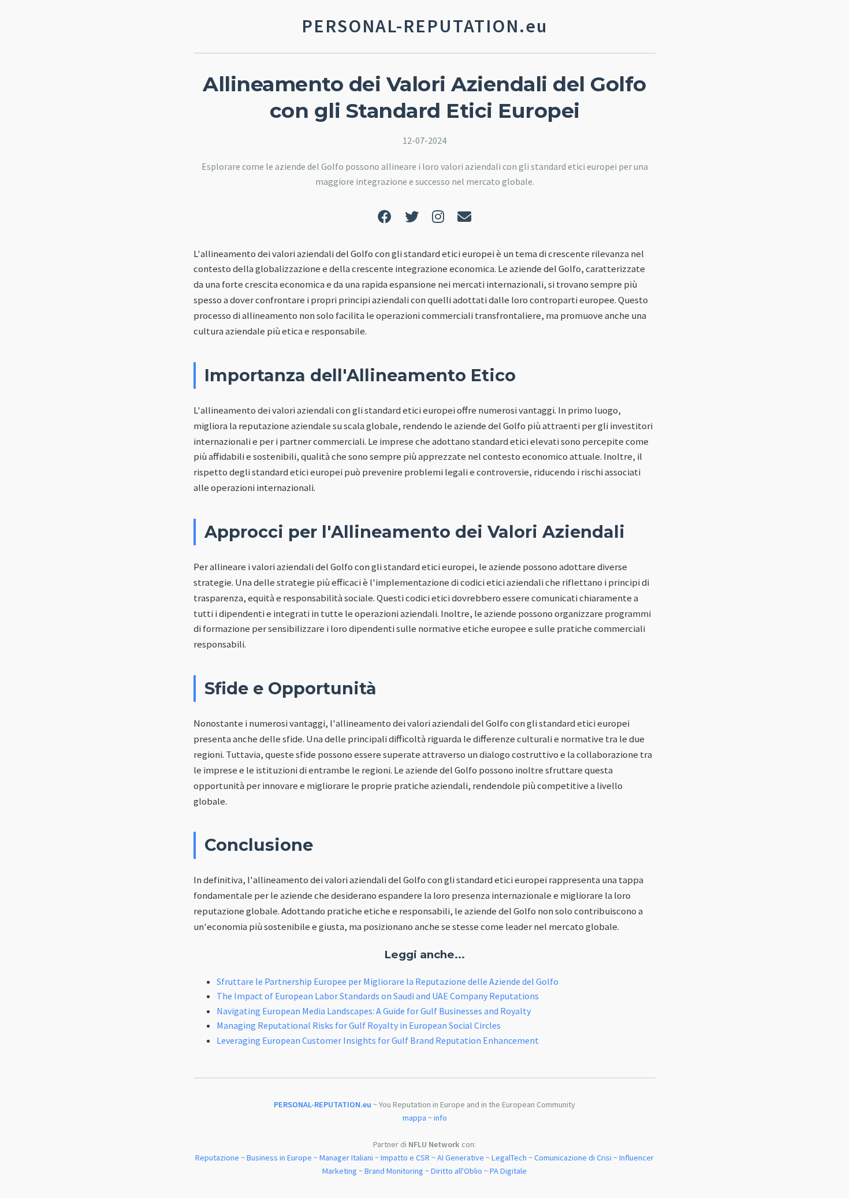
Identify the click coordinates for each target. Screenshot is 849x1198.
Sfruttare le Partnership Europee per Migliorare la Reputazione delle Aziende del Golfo (387, 981)
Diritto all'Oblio (456, 1171)
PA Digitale (508, 1171)
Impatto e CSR (405, 1157)
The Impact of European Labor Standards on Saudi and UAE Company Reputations (378, 996)
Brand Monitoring (393, 1171)
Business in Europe (279, 1157)
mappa (414, 1118)
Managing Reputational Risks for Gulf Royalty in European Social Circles (359, 1025)
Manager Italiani (346, 1157)
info (440, 1118)
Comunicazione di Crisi (573, 1157)
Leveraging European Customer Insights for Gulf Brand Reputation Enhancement (378, 1040)
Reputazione (217, 1157)
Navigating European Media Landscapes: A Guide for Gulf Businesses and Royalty (374, 1011)
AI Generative (460, 1157)
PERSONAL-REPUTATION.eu (322, 1104)
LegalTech (509, 1157)
